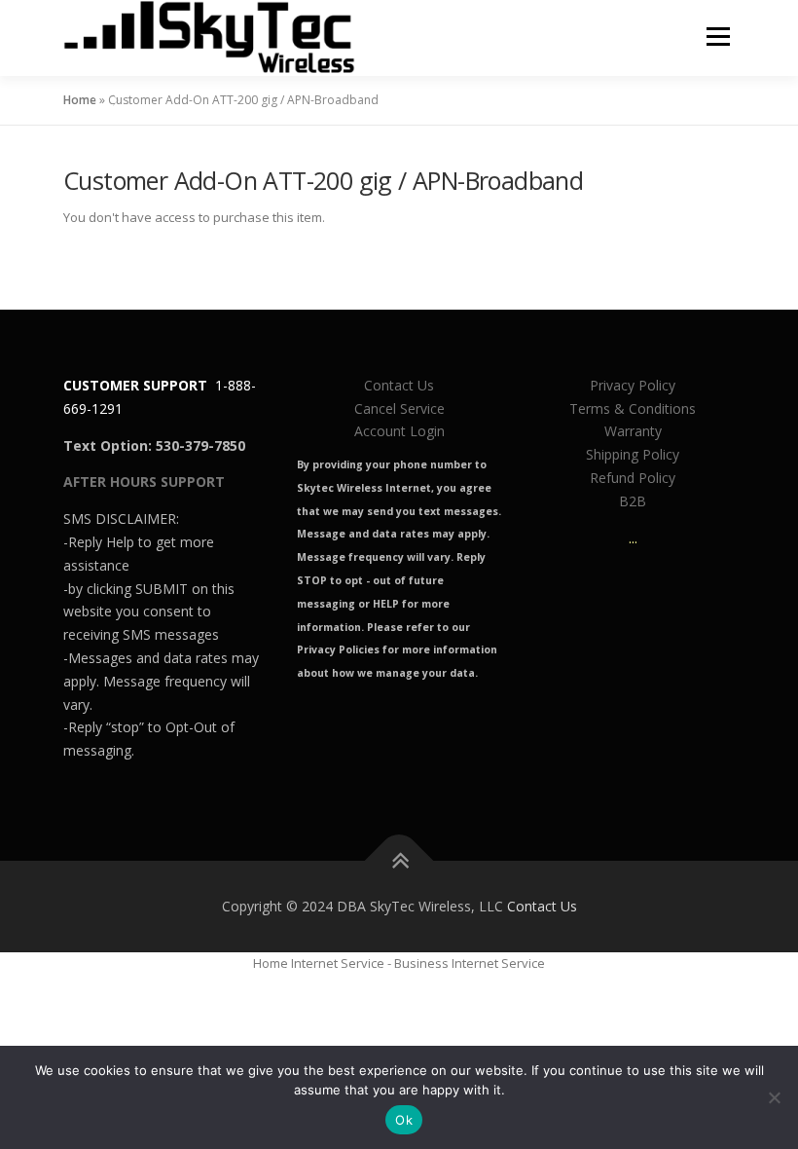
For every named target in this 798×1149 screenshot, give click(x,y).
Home (79, 100)
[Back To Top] (399, 860)
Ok (404, 1120)
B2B (632, 501)
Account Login (399, 431)
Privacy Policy (632, 385)
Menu (718, 36)
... (633, 538)
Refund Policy (632, 477)
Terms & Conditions (632, 408)
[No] (773, 1097)
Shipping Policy (632, 454)
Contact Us (399, 385)
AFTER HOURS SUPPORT (144, 481)
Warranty (633, 431)
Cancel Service (399, 408)
